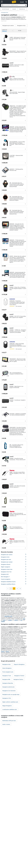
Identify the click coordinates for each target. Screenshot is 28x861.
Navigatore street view (6, 569)
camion (16, 620)
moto (4, 620)
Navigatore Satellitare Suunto (8, 581)
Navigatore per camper (7, 562)
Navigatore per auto (6, 559)
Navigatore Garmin (5, 564)
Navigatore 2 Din (6, 698)
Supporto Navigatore (19, 664)
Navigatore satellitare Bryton (8, 584)
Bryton (7, 651)
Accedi (22, 2)
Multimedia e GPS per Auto (9, 720)
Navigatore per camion (8, 25)
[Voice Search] (25, 5)
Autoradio (14, 9)
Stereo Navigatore (6, 668)
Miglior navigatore (5, 567)
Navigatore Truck (6, 675)
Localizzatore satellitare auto (9, 709)
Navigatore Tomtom (19, 675)
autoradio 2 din (8, 616)
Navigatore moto (21, 25)
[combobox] (14, 5)
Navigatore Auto (5, 12)
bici (21, 620)
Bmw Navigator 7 (5, 576)
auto (24, 618)
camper (10, 620)
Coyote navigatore (5, 579)
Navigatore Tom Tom (6, 571)
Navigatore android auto (8, 687)
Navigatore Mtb (6, 679)
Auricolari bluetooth (5, 9)
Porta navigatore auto (7, 672)
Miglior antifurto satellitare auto (10, 702)
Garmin (3, 651)
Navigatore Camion (18, 679)
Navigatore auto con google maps (10, 694)
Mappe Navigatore (7, 705)
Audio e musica (6, 724)
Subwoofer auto (22, 9)
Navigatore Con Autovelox (9, 690)
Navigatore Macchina (7, 683)
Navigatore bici (5, 574)
